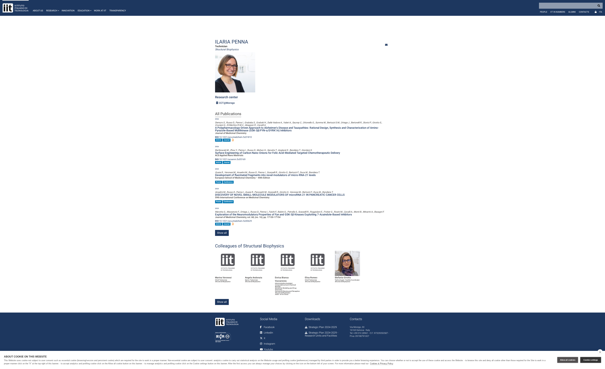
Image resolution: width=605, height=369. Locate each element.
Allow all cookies (567, 360)
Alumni (572, 12)
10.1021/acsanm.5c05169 (230, 159)
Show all (222, 232)
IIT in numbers (557, 12)
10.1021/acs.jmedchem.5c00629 (233, 221)
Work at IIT (100, 10)
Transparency (117, 10)
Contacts (584, 12)
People (543, 12)
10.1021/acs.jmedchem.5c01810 (233, 137)
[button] (52, 8)
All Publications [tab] (228, 114)
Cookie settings (590, 360)
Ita (600, 12)
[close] (600, 352)
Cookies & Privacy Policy (381, 363)
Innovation (68, 10)
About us (38, 10)
